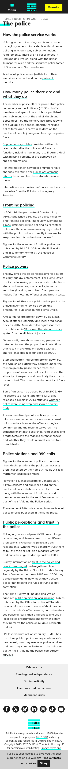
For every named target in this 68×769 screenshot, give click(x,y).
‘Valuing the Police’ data (46, 248)
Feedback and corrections (34, 688)
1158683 (50, 733)
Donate (53, 7)
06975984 (41, 737)
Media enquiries (34, 695)
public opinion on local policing (34, 598)
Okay (44, 763)
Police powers (15, 267)
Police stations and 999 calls (29, 454)
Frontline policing (19, 205)
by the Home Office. (33, 121)
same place (49, 512)
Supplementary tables (17, 144)
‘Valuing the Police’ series (35, 501)
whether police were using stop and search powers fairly (31, 404)
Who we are (34, 667)
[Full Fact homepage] (31, 7)
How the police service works (29, 35)
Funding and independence (34, 674)
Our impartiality (34, 681)
